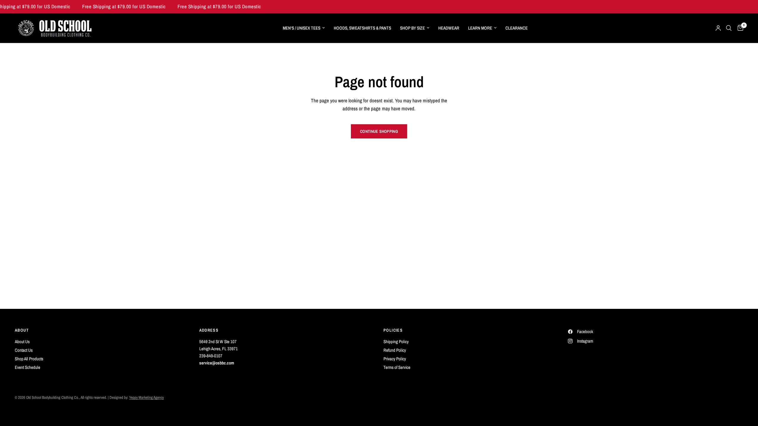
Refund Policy (394, 350)
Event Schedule (27, 367)
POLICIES (393, 330)
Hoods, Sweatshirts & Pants (362, 28)
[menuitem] (303, 28)
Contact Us (24, 350)
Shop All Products (29, 359)
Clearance (516, 28)
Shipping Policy (396, 341)
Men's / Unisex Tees (301, 28)
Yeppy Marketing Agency (146, 397)
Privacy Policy (394, 359)
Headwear (448, 28)
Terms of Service (396, 367)
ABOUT (22, 330)
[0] (739, 28)
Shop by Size (412, 28)
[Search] (729, 28)
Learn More (480, 28)
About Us (22, 341)
